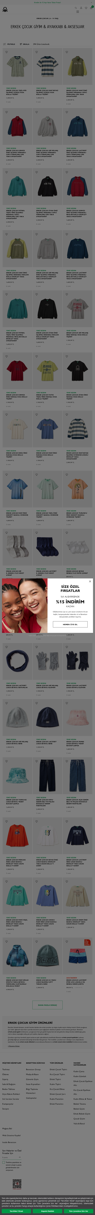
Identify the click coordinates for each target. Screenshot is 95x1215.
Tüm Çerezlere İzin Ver (78, 1211)
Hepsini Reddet (47, 1211)
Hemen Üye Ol (70, 624)
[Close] (90, 581)
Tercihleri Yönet (16, 1211)
